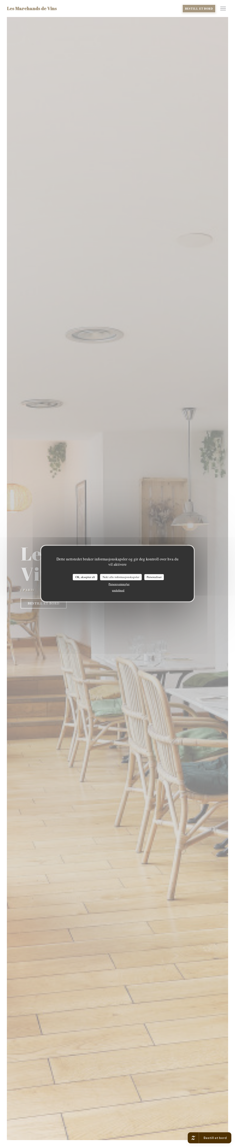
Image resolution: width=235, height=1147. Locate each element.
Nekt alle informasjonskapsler (121, 577)
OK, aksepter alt (85, 577)
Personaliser (154, 577)
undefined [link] (118, 590)
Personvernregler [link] (119, 584)
